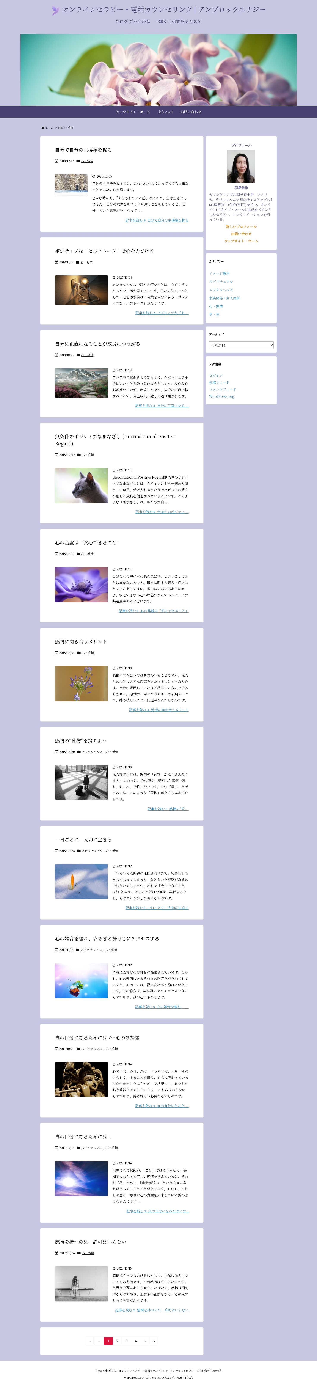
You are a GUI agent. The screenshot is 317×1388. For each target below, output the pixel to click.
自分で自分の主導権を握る (83, 149)
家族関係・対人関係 (224, 298)
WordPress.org (221, 396)
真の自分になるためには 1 (83, 1136)
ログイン (216, 375)
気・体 (214, 314)
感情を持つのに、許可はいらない (90, 1241)
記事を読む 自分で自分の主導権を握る (157, 220)
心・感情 (87, 161)
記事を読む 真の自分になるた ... (162, 1105)
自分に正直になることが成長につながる (97, 343)
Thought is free (182, 1377)
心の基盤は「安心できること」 (88, 542)
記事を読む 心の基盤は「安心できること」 (154, 610)
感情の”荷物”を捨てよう (81, 740)
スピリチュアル (92, 851)
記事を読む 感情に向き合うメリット (159, 709)
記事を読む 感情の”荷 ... (168, 808)
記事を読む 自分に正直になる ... (162, 405)
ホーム (49, 128)
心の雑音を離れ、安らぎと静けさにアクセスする (107, 938)
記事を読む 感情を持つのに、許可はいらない (152, 1310)
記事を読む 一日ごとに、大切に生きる (157, 907)
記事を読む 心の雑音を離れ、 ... (162, 1006)
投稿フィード (219, 382)
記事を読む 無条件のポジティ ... (162, 511)
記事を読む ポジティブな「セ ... (162, 312)
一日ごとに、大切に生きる (83, 839)
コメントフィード (222, 389)
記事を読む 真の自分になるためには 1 (157, 1211)
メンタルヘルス (92, 752)
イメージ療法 (219, 273)
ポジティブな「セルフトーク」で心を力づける (104, 250)
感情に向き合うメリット (81, 641)
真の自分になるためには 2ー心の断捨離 (97, 1037)
